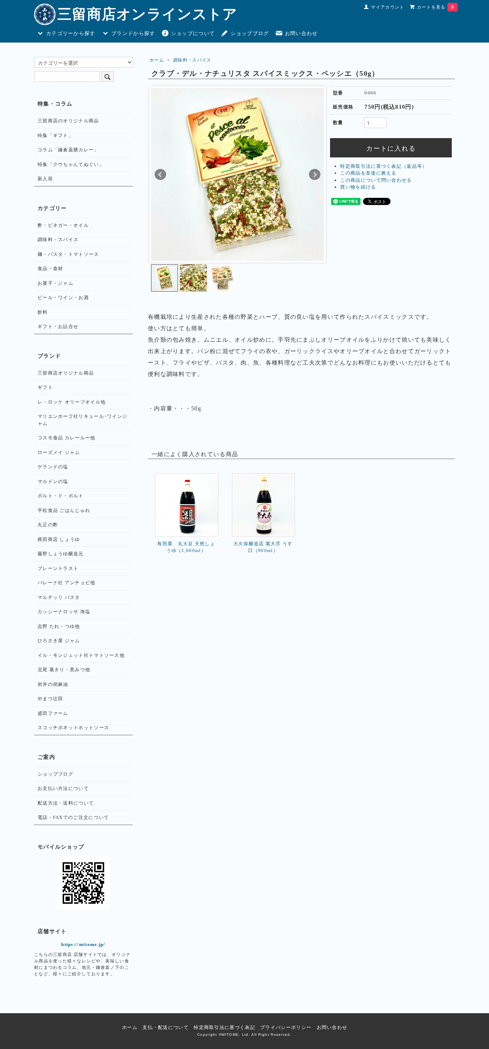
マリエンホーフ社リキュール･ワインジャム (82, 420)
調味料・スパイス (192, 60)
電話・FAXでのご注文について (73, 817)
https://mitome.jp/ (83, 944)
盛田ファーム (53, 713)
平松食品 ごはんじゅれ (64, 510)
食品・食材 (50, 268)
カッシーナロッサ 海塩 (64, 611)
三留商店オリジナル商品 (66, 373)
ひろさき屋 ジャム (59, 640)
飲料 (43, 312)
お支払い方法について (63, 788)
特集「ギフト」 (55, 135)
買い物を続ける (358, 187)
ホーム (157, 60)
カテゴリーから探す (71, 33)
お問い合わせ (301, 33)
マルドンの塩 (53, 481)
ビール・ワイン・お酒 (63, 297)
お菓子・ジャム (55, 283)
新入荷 (45, 178)
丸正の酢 (48, 524)
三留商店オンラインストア (147, 14)
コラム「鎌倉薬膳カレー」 (68, 149)
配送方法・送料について (66, 803)
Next (314, 174)
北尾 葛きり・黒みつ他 (64, 669)
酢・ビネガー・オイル (63, 225)
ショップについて (193, 33)
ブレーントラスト (58, 568)
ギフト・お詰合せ (58, 326)
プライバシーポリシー (285, 1027)
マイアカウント (387, 7)
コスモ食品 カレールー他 (67, 437)
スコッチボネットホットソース (73, 727)
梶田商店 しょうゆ (59, 539)
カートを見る (435, 7)
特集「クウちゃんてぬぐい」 (71, 164)
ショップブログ (250, 33)
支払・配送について (165, 1027)
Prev (160, 174)
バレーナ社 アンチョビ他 (67, 582)
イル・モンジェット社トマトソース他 (81, 655)
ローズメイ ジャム (59, 452)
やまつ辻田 (50, 698)
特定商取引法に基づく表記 (224, 1027)
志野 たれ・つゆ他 (59, 626)
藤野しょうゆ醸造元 (61, 553)
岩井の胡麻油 (53, 684)
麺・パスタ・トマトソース (68, 254)
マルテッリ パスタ (59, 597)
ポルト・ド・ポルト (61, 495)
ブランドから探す (133, 33)
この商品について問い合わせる (376, 180)
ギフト (45, 387)
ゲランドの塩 (53, 466)
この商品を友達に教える (368, 173)
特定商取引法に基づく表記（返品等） (383, 166)
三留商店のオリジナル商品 (68, 120)
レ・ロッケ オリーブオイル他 (72, 402)
